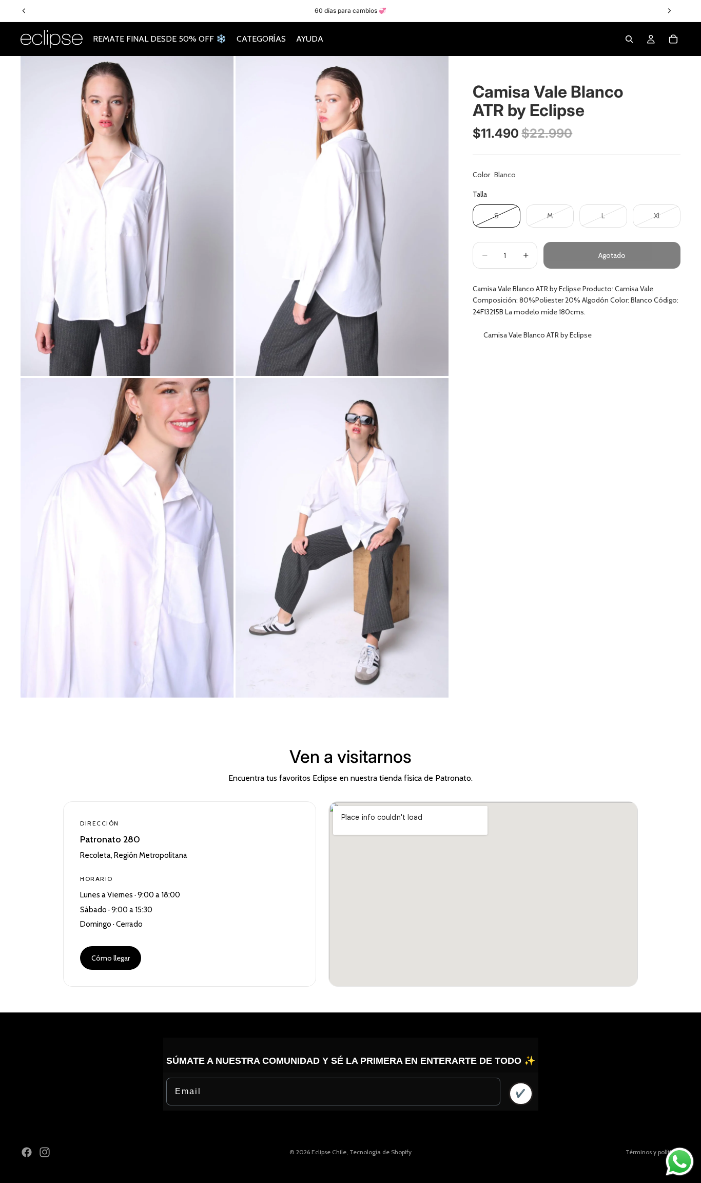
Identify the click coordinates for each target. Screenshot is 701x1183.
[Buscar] (629, 39)
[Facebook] (27, 1152)
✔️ (521, 1093)
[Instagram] (44, 1152)
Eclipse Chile (328, 1152)
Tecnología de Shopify (380, 1152)
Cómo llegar (110, 958)
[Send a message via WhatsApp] (680, 1162)
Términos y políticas (653, 1152)
